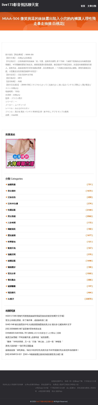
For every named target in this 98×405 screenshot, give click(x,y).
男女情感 (50, 216)
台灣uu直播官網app (32, 384)
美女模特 (50, 191)
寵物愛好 (50, 267)
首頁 (83, 6)
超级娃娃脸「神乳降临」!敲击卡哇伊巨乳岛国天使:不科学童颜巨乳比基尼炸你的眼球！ (42, 350)
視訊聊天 (50, 292)
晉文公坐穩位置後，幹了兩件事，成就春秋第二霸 (26, 320)
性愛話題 (50, 210)
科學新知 (50, 242)
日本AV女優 (50, 203)
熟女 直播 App (57, 391)
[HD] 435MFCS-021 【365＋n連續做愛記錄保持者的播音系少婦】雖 (34, 354)
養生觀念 (50, 280)
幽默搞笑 (50, 229)
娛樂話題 (50, 261)
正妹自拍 (50, 197)
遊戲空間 (50, 254)
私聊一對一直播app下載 (74, 381)
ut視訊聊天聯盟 (44, 391)
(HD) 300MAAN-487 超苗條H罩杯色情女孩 (23, 329)
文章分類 (92, 6)
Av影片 (50, 299)
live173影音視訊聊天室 (20, 5)
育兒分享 (50, 273)
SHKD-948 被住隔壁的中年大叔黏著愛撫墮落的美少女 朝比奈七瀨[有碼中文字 (38, 324)
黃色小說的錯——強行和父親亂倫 (19, 346)
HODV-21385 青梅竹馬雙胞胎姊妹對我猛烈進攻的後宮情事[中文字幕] (34, 316)
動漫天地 (50, 248)
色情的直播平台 (57, 381)
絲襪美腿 (50, 184)
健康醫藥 (50, 286)
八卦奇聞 (50, 223)
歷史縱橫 (50, 235)
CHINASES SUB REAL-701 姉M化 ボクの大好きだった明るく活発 (33, 333)
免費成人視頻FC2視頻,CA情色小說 (66, 384)
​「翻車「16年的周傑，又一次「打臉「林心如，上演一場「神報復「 (34, 341)
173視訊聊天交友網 (57, 388)
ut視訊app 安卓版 (41, 388)
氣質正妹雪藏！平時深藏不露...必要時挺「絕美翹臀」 (28, 337)
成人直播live (71, 388)
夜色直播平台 (46, 384)
